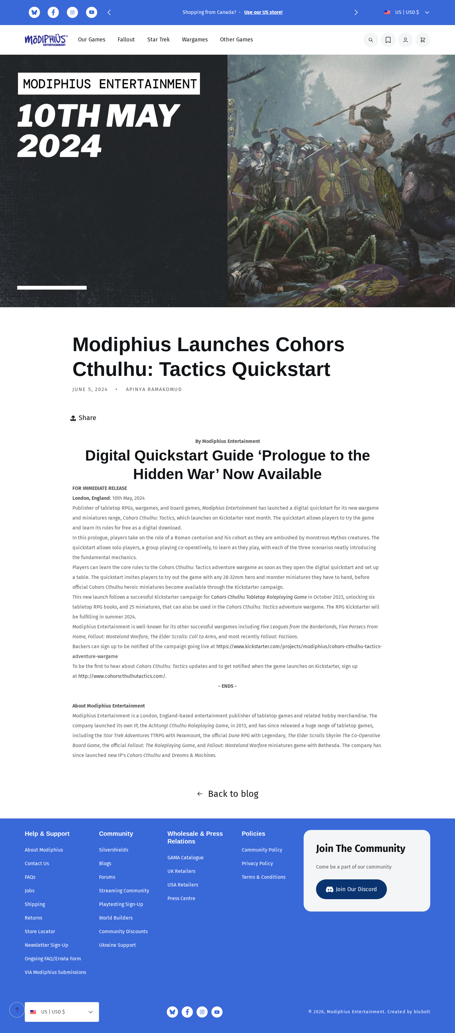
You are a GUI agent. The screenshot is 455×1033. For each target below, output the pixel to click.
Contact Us (37, 863)
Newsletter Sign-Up (46, 945)
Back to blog (233, 794)
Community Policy (262, 850)
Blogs (105, 863)
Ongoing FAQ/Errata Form (53, 959)
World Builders (115, 918)
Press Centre (181, 898)
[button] (109, 12)
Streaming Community (124, 891)
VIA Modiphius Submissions (55, 972)
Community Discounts (123, 931)
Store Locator (40, 931)
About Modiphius (44, 850)
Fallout (126, 39)
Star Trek (158, 39)
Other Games (236, 39)
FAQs (30, 877)
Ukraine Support (117, 945)
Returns (33, 918)
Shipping (35, 904)
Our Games (91, 39)
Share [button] (87, 418)
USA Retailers (182, 885)
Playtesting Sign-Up (121, 904)
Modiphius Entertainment (356, 1011)
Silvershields (113, 850)
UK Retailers (181, 871)
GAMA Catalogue (185, 858)
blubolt (422, 1011)
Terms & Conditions (263, 877)
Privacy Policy (257, 863)
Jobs (29, 891)
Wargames (195, 39)
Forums (107, 877)
